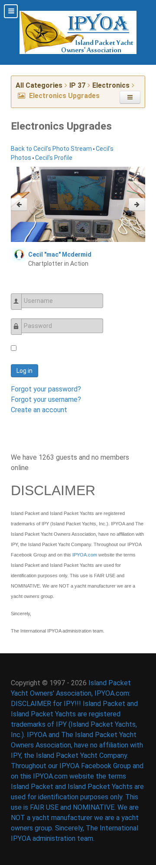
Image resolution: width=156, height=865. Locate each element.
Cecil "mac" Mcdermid (59, 254)
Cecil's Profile (53, 157)
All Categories (39, 85)
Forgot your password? (46, 389)
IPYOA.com (84, 554)
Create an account (39, 410)
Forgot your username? (46, 399)
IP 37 (77, 85)
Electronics (111, 85)
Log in (24, 370)
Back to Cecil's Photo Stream (51, 148)
